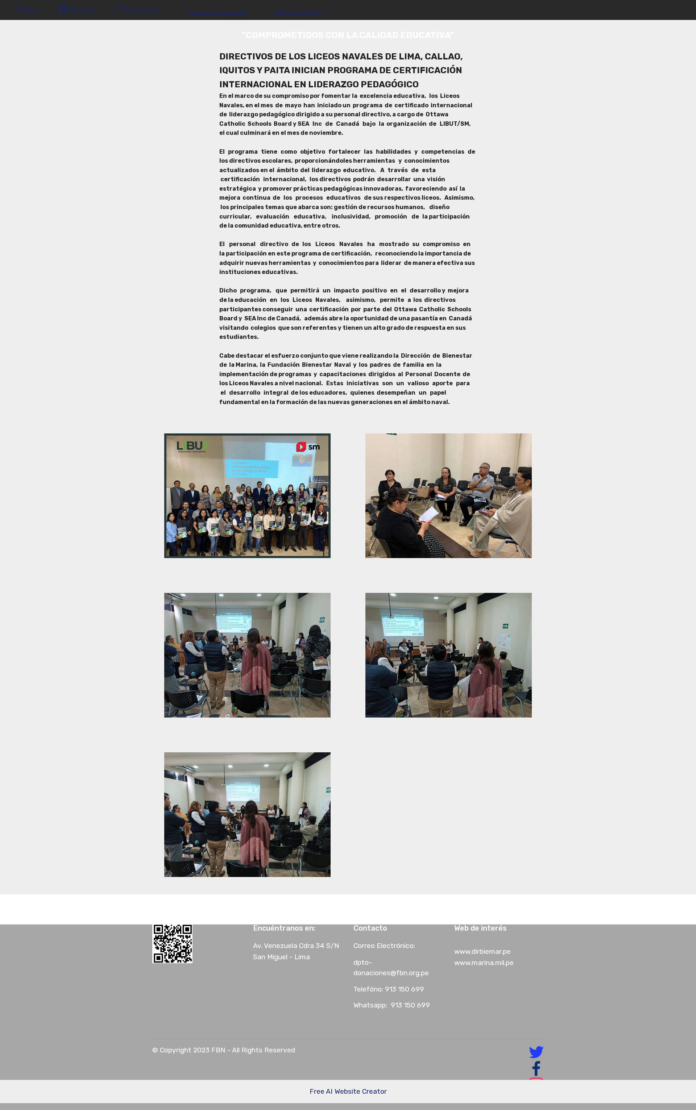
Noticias (81, 10)
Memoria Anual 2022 (215, 13)
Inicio (32, 10)
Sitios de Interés (295, 13)
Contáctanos (142, 10)
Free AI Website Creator (348, 1091)
